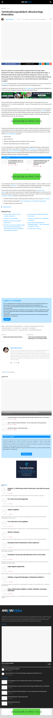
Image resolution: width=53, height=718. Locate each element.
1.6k (12, 526)
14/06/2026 (10, 424)
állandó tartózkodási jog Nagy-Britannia (14, 326)
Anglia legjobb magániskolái (16, 566)
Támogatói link (26, 454)
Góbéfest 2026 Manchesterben (14, 702)
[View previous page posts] (25, 170)
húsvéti (43, 110)
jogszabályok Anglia (23, 330)
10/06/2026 (10, 429)
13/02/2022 (6, 526)
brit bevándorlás (16, 328)
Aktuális (8, 8)
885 (12, 559)
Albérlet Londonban (13, 532)
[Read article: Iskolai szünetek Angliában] (26, 644)
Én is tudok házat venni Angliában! (18, 521)
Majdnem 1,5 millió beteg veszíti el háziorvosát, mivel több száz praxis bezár (28, 489)
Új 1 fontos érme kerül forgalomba (18, 499)
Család (31, 19)
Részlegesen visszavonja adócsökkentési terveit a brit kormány (26, 554)
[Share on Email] (50, 64)
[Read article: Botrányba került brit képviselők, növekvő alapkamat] (4, 544)
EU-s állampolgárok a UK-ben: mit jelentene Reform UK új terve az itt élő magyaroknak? (15, 162)
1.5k (17, 165)
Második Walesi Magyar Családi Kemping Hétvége (17, 428)
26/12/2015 (6, 514)
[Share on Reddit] (43, 64)
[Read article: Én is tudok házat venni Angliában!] (4, 523)
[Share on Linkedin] (40, 64)
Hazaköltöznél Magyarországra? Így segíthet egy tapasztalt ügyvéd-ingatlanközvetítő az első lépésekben (28, 417)
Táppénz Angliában (13, 509)
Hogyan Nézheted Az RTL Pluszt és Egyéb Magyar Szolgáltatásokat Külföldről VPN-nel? (23, 673)
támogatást (13, 185)
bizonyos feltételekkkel (14, 150)
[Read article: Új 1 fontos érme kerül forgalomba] (4, 500)
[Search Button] (50, 2)
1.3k (12, 514)
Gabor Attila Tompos (10, 19)
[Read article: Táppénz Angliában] (4, 511)
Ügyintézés (44, 19)
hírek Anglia (24, 328)
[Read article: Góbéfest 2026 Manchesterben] (4, 703)
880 (12, 493)
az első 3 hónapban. (31, 149)
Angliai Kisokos (7, 207)
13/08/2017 (6, 571)
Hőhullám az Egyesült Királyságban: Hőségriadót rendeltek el (26, 577)
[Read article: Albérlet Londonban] (4, 533)
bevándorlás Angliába (7, 328)
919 (16, 429)
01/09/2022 (6, 493)
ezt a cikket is (46, 198)
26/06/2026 (11, 165)
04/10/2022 (6, 559)
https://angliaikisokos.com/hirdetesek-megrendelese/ (33, 201)
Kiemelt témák (38, 19)
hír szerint (4, 83)
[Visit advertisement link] (26, 95)
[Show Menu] (2, 2)
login (6, 372)
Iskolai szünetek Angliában (8, 663)
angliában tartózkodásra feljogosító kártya (34, 326)
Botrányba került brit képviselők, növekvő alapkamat (23, 543)
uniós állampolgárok (11, 133)
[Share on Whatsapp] (45, 64)
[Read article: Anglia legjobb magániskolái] (4, 568)
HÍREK (34, 19)
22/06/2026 (36, 166)
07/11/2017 (6, 547)
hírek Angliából (32, 328)
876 (12, 547)
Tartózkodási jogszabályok (35, 330)
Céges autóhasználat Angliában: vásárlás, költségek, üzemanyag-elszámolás (27, 589)
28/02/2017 (19, 19)
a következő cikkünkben (7, 195)
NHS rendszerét (29, 88)
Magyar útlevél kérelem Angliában (12, 668)
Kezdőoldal (3, 8)
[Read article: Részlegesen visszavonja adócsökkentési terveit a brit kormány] (4, 556)
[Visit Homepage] (26, 2)
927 (16, 424)
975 (42, 166)
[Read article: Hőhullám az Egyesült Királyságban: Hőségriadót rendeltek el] (4, 578)
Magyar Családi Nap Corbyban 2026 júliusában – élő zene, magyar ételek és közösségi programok (27, 422)
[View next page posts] (28, 170)
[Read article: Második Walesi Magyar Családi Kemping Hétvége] (4, 430)
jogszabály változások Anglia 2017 (9, 330)
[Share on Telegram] (48, 64)
